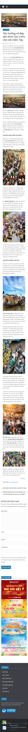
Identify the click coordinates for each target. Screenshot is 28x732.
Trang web (4, 547)
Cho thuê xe (5, 691)
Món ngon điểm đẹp (7, 681)
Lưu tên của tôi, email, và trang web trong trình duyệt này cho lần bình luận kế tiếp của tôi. (13, 560)
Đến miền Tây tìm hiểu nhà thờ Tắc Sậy (14, 488)
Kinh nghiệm (6, 29)
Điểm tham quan (6, 678)
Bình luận (4, 511)
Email (3, 540)
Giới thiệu (5, 672)
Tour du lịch (5, 675)
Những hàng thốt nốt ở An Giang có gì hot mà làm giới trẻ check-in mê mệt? (14, 493)
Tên (2, 532)
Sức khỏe (4, 688)
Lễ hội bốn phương (7, 685)
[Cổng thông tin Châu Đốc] (3, 7)
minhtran (13, 43)
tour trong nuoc (14, 482)
